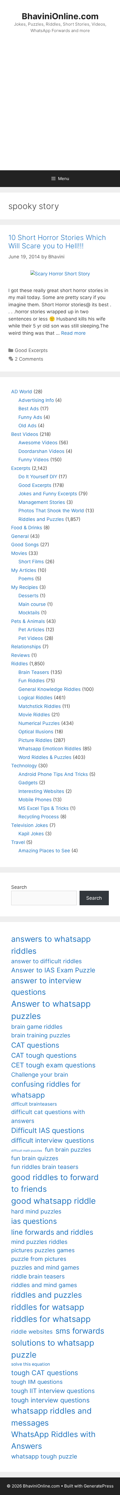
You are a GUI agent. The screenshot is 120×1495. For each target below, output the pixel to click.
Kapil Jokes (31, 833)
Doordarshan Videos (41, 451)
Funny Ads (30, 417)
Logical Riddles (35, 697)
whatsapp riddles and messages (51, 1416)
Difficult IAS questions (47, 1130)
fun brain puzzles (68, 1149)
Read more (73, 333)
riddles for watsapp (47, 1307)
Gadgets (28, 782)
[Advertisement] (60, 108)
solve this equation (30, 1364)
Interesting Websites (41, 791)
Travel (18, 842)
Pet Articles (31, 629)
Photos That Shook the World (51, 510)
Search (19, 887)
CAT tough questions (43, 1055)
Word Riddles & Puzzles (44, 757)
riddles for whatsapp (51, 1319)
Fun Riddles (31, 680)
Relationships (26, 646)
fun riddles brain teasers (44, 1166)
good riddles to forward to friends (55, 1183)
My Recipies (24, 587)
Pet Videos (30, 638)
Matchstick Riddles (39, 706)
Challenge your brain (39, 1074)
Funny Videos (33, 459)
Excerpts (20, 468)
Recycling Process (38, 816)
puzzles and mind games (45, 1267)
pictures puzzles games (43, 1250)
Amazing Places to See (44, 850)
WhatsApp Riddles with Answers (53, 1440)
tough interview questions (50, 1400)
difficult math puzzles (26, 1150)
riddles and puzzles (46, 1295)
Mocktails (29, 612)
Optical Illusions (35, 731)
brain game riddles (37, 1026)
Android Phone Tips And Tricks (53, 774)
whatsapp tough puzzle (44, 1456)
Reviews (20, 655)
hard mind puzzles (36, 1211)
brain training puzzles (40, 1035)
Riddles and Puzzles (41, 519)
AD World (21, 391)
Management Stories (41, 502)
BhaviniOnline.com (60, 16)
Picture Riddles (35, 740)
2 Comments (29, 359)
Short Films (31, 561)
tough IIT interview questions (53, 1390)
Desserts (28, 595)
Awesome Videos (37, 442)
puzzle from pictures (38, 1258)
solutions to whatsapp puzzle (52, 1349)
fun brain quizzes (34, 1158)
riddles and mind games (44, 1285)
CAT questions (35, 1045)
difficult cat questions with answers (48, 1116)
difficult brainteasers (34, 1104)
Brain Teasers (33, 672)
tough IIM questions (37, 1381)
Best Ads (28, 408)
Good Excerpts (31, 350)
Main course (32, 604)
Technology (24, 765)
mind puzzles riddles (39, 1241)
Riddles (19, 663)
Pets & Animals (28, 621)
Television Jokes (29, 825)
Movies (19, 553)
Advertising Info (36, 400)
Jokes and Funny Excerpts (47, 493)
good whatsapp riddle (53, 1201)
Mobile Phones (35, 799)
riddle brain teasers (38, 1276)
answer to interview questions (46, 986)
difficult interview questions (52, 1140)
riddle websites (32, 1331)
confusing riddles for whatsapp (46, 1089)
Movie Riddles (34, 714)
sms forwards (80, 1331)
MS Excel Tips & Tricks (43, 808)
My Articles (23, 570)
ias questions (34, 1221)
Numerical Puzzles (39, 723)
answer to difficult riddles (46, 961)
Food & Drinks (26, 527)
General (20, 536)
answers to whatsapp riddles (51, 944)
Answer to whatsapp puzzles (51, 1010)
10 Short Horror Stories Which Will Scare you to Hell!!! (57, 241)
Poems (26, 578)
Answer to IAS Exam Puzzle (53, 970)
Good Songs (25, 544)
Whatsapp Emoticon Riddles (49, 748)
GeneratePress (99, 1486)
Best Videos (24, 434)
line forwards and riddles (52, 1232)
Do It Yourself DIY (37, 476)
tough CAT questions (44, 1373)
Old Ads (27, 425)
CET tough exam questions (53, 1065)
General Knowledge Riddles (49, 689)
